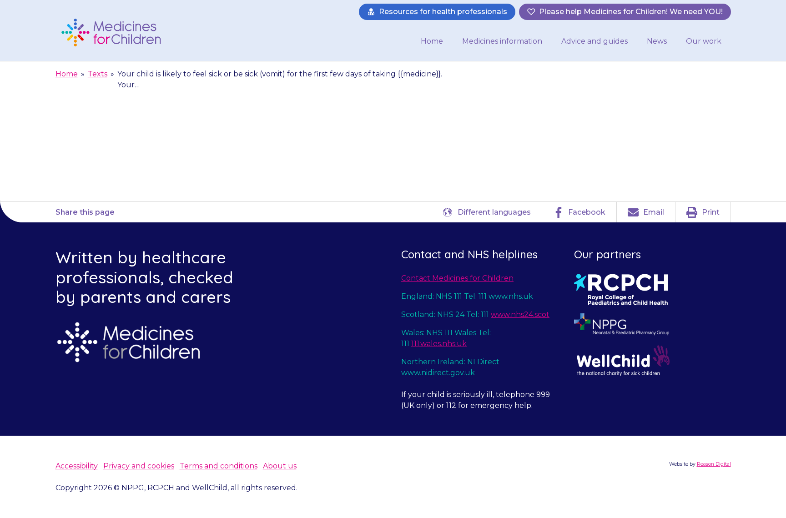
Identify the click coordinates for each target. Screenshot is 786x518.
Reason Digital (714, 464)
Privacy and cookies (138, 466)
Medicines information (502, 41)
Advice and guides (594, 41)
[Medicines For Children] (114, 32)
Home (432, 41)
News (657, 41)
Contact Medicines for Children (457, 278)
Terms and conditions (218, 466)
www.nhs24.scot (520, 314)
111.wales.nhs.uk (439, 343)
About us (280, 466)
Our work (703, 41)
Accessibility (76, 466)
